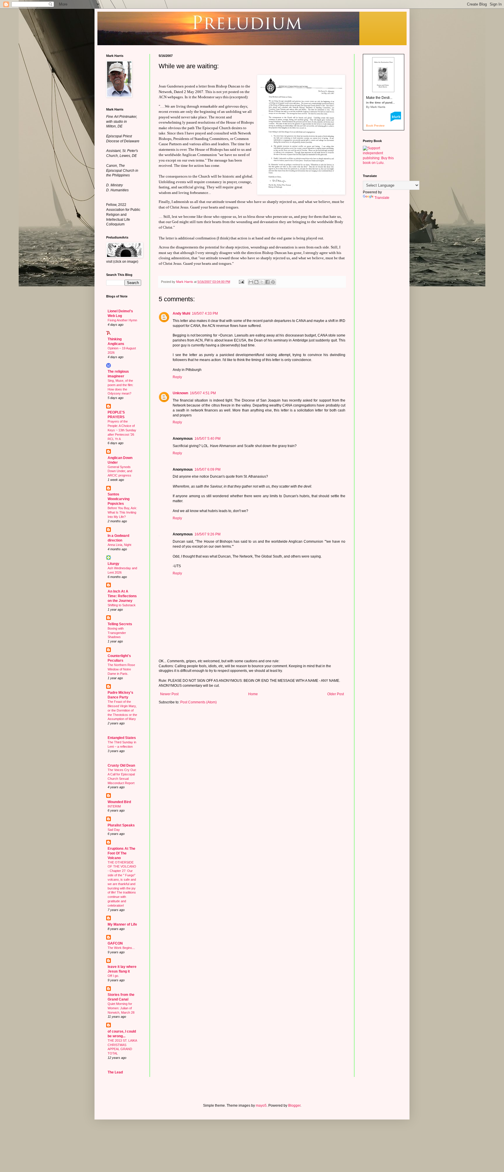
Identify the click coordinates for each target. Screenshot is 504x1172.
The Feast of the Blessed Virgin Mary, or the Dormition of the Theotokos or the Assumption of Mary (122, 710)
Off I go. (113, 975)
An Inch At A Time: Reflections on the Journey (122, 596)
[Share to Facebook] (267, 282)
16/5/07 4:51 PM (203, 393)
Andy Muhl (181, 313)
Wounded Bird (119, 802)
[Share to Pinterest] (273, 282)
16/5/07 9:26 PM (207, 534)
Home (253, 694)
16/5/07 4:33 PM (205, 313)
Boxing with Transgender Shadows (117, 633)
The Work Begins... (121, 947)
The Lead (115, 1072)
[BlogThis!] (256, 282)
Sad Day (114, 829)
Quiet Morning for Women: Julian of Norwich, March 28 (121, 1008)
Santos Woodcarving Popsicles (119, 499)
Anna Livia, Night (119, 544)
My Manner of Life (122, 924)
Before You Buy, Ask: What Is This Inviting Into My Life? (122, 512)
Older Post (335, 694)
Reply (177, 377)
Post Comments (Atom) (198, 702)
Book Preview (375, 125)
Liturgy (113, 564)
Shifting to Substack (122, 605)
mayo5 (261, 1105)
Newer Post (169, 694)
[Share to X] (262, 282)
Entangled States (122, 738)
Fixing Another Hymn (122, 320)
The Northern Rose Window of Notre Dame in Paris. (121, 669)
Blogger (294, 1105)
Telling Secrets (120, 624)
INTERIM (114, 806)
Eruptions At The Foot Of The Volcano (121, 853)
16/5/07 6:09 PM (207, 469)
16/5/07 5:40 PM (207, 439)
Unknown (180, 393)
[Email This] (251, 282)
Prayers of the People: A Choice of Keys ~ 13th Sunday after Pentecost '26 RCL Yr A (122, 430)
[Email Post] (241, 281)
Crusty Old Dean (121, 765)
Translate (381, 198)
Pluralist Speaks (121, 825)
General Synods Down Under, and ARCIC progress (120, 471)
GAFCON (115, 943)
